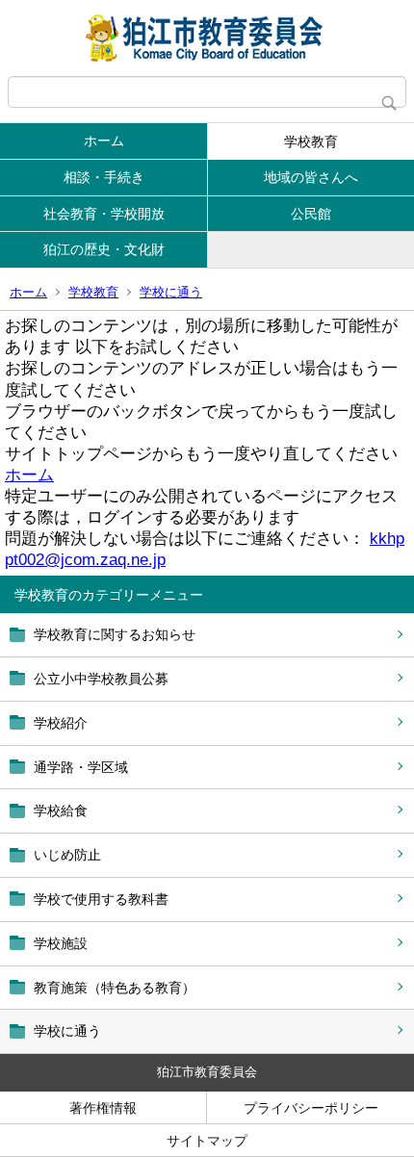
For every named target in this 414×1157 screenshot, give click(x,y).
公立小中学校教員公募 (101, 678)
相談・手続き (104, 177)
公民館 (311, 213)
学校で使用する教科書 (101, 899)
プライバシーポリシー (311, 1108)
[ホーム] (207, 38)
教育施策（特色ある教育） (114, 987)
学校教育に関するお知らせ (114, 634)
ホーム (104, 140)
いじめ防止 (67, 854)
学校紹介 (61, 723)
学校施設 (61, 943)
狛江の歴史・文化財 (104, 249)
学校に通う (171, 292)
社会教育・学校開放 (104, 213)
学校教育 (311, 141)
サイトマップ (207, 1140)
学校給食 (61, 810)
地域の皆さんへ (311, 177)
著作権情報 (103, 1108)
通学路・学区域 (81, 767)
